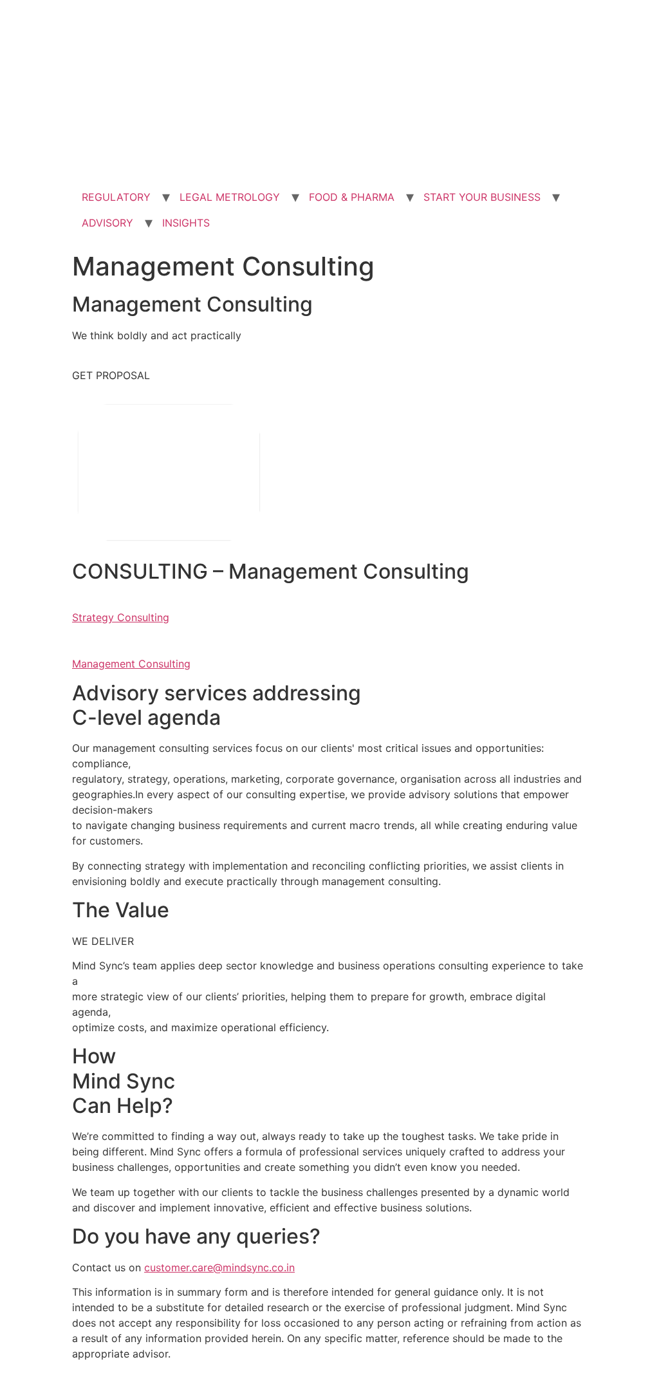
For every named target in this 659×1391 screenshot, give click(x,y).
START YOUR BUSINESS (482, 197)
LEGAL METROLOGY (230, 197)
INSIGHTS (186, 222)
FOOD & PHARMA (351, 197)
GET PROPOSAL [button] (111, 375)
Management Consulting (131, 663)
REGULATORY (116, 197)
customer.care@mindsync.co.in (219, 1267)
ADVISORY (107, 222)
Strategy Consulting (120, 617)
